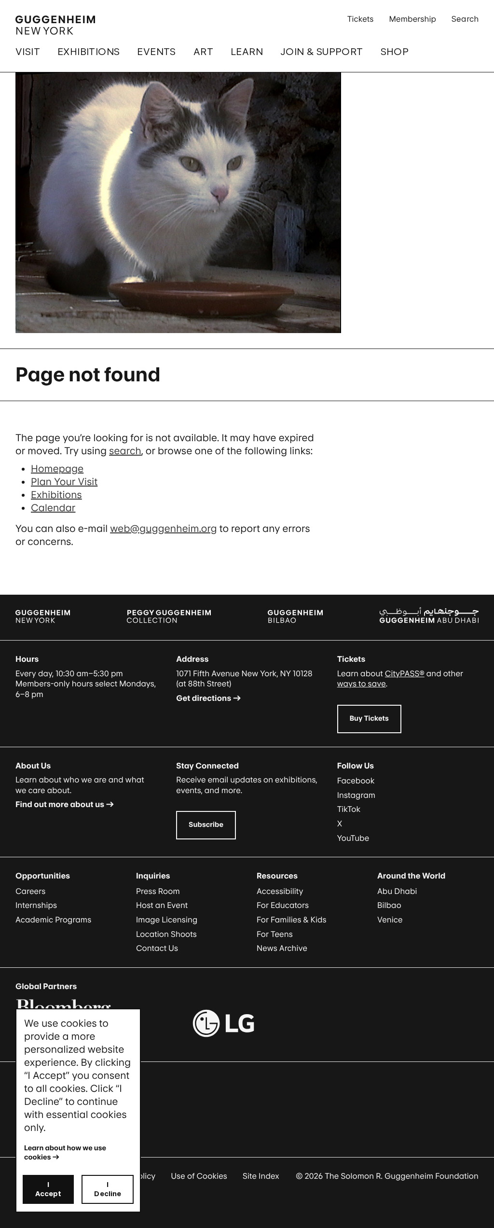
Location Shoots (166, 934)
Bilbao (389, 905)
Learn (247, 51)
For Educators (283, 905)
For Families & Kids (292, 919)
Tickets (360, 19)
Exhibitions (88, 51)
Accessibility (280, 891)
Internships (36, 905)
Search (465, 19)
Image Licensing (166, 919)
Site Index (261, 1176)
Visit (27, 51)
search (125, 451)
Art (203, 51)
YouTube (353, 838)
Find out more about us (59, 804)
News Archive (282, 948)
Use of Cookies (199, 1176)
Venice (390, 919)
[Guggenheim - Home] (55, 25)
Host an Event (162, 905)
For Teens (275, 934)
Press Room (158, 891)
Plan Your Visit (64, 482)
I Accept (48, 1189)
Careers (30, 891)
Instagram (356, 795)
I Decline (107, 1189)
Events (156, 51)
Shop (395, 51)
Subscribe (206, 825)
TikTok (349, 809)
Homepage (57, 468)
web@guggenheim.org (163, 528)
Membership (412, 19)
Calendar (53, 508)
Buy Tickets (369, 718)
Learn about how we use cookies (66, 1152)
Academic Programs (53, 919)
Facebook (356, 780)
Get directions (203, 698)
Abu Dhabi (397, 891)
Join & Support (321, 51)
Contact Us (157, 948)
